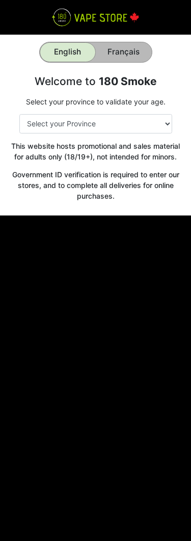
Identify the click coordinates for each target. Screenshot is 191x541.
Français (123, 52)
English (67, 52)
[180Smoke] (95, 16)
